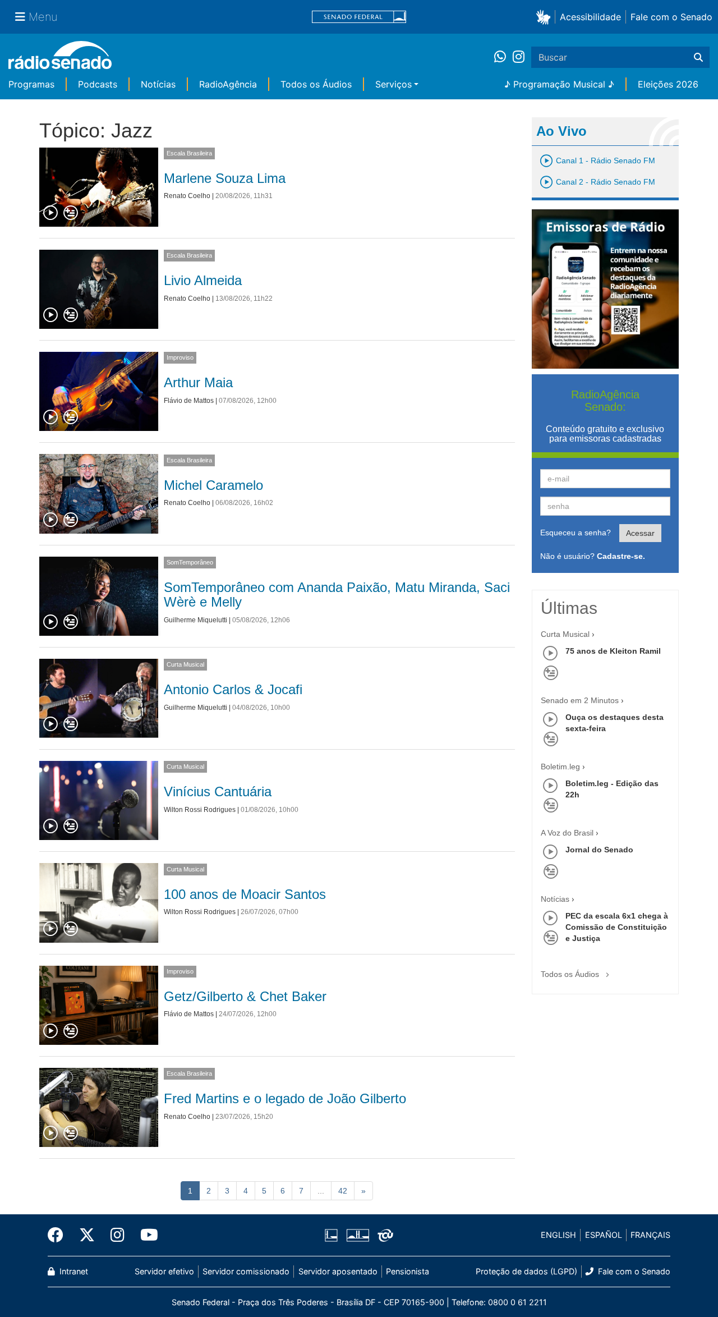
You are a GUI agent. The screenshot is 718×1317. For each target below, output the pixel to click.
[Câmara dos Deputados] (333, 1235)
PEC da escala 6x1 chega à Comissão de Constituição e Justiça (616, 927)
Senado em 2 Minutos (580, 700)
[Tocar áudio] (51, 213)
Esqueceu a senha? (575, 532)
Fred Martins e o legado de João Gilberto (285, 1098)
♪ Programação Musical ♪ (559, 84)
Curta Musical (185, 664)
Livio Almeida (203, 280)
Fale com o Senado (671, 16)
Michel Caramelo (213, 485)
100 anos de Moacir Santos (245, 894)
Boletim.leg (560, 766)
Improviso (180, 357)
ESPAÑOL (603, 1235)
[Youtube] (145, 1235)
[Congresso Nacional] (357, 1235)
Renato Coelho (187, 196)
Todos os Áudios (316, 84)
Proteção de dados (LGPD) (526, 1271)
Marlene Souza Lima (225, 178)
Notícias (158, 84)
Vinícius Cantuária (217, 791)
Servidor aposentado (338, 1271)
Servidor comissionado (245, 1271)
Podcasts (97, 84)
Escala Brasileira (189, 153)
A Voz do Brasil (567, 832)
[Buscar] (698, 57)
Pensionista (407, 1271)
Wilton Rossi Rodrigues (200, 810)
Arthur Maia (198, 382)
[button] (545, 16)
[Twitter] (87, 1235)
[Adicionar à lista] (70, 213)
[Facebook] (59, 1235)
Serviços (393, 84)
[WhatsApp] (503, 57)
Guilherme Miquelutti (195, 620)
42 (342, 1190)
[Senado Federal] (359, 17)
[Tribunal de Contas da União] (383, 1235)
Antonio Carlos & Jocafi (233, 689)
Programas (31, 84)
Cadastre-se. (621, 556)
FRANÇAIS (650, 1235)
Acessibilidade (590, 16)
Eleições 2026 (668, 84)
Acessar (640, 533)
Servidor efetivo (164, 1271)
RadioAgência (228, 84)
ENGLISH (558, 1235)
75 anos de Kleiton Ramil (613, 650)
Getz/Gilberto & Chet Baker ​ (247, 996)
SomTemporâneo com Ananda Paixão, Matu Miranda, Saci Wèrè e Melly (337, 594)
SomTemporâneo (190, 562)
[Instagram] (518, 57)
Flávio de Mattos (189, 401)
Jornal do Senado (599, 849)
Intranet (72, 1271)
